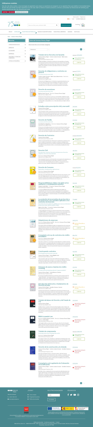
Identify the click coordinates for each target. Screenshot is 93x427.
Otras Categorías (14, 61)
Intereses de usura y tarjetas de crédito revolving (52, 267)
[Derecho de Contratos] (32, 138)
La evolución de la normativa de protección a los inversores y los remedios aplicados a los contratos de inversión (54, 200)
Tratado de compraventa (47, 331)
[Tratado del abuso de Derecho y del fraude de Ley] (32, 303)
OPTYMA (52, 424)
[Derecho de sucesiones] (32, 92)
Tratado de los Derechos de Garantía (51, 55)
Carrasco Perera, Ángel (16, 36)
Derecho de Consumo (46, 167)
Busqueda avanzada (66, 25)
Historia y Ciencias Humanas (14, 57)
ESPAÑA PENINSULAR (80, 19)
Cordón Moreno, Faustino (55, 272)
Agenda (70, 31)
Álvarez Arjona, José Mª (48, 222)
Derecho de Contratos (46, 135)
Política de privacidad (34, 399)
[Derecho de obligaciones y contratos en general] (32, 74)
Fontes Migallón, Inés (54, 255)
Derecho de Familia (45, 120)
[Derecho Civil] (32, 153)
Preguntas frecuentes (34, 396)
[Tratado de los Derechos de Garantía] (32, 58)
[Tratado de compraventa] (32, 334)
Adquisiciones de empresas (48, 220)
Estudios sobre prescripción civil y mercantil (53, 106)
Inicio (11, 31)
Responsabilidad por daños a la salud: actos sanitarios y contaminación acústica (53, 183)
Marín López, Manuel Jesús (57, 76)
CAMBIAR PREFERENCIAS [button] (21, 12)
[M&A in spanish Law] (32, 319)
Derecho (11, 47)
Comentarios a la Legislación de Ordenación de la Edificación (53, 363)
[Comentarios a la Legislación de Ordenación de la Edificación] (32, 366)
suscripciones (45, 31)
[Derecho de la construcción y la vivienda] (32, 350)
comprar (79, 62)
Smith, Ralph (45, 319)
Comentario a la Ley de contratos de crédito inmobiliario (54, 235)
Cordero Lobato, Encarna (55, 56)
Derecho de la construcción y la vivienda (52, 347)
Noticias (77, 31)
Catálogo (17, 31)
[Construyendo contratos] (32, 254)
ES (69, 19)
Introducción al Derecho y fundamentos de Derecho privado (53, 284)
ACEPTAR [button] (5, 12)
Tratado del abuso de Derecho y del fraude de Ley (54, 300)
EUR (73, 19)
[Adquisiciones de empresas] (32, 223)
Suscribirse (51, 399)
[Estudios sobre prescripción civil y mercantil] (32, 109)
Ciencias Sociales (14, 44)
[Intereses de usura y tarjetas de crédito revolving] (32, 270)
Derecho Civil (43, 150)
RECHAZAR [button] (11, 12)
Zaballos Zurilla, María (43, 186)
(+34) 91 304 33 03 (13, 396)
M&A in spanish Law (45, 316)
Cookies (57, 422)
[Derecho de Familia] (32, 123)
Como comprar (32, 394)
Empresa (11, 53)
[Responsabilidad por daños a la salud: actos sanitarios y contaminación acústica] (32, 186)
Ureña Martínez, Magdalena (44, 124)
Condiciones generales (49, 422)
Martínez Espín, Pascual (43, 93)
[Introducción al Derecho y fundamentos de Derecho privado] (32, 287)
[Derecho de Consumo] (32, 170)
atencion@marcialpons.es (14, 399)
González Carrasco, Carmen (56, 287)
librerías (60, 31)
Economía (12, 50)
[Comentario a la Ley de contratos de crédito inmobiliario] (32, 238)
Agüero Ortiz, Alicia (42, 207)
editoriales (29, 31)
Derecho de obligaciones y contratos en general (52, 71)
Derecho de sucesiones (46, 89)
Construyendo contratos (47, 251)
